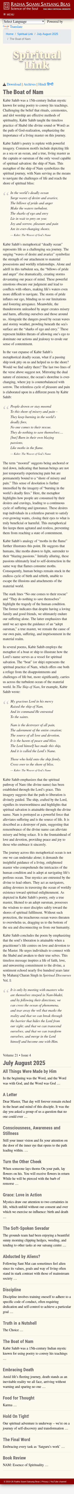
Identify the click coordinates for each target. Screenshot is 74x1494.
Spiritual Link (25, 34)
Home (9, 34)
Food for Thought (18, 1398)
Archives (30, 84)
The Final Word (16, 1439)
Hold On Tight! (16, 1416)
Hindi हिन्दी (45, 84)
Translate (16, 26)
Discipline (12, 1289)
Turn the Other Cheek (22, 1161)
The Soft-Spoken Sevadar (26, 1228)
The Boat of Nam (18, 1341)
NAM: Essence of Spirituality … (25, 1464)
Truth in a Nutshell (20, 1323)
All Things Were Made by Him (30, 1071)
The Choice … (13, 1329)
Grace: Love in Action (22, 1195)
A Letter (10, 1094)
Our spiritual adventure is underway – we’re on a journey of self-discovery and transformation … (36, 1425)
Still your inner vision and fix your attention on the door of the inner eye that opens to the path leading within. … (35, 1145)
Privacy (45, 1481)
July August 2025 (47, 34)
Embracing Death (18, 1369)
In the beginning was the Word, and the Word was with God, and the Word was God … (34, 1080)
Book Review (14, 1458)
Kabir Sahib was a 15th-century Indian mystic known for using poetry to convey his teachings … (35, 1353)
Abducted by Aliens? (21, 1256)
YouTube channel (58, 1481)
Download (14, 84)
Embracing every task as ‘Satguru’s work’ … (34, 1446)
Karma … (10, 1404)
